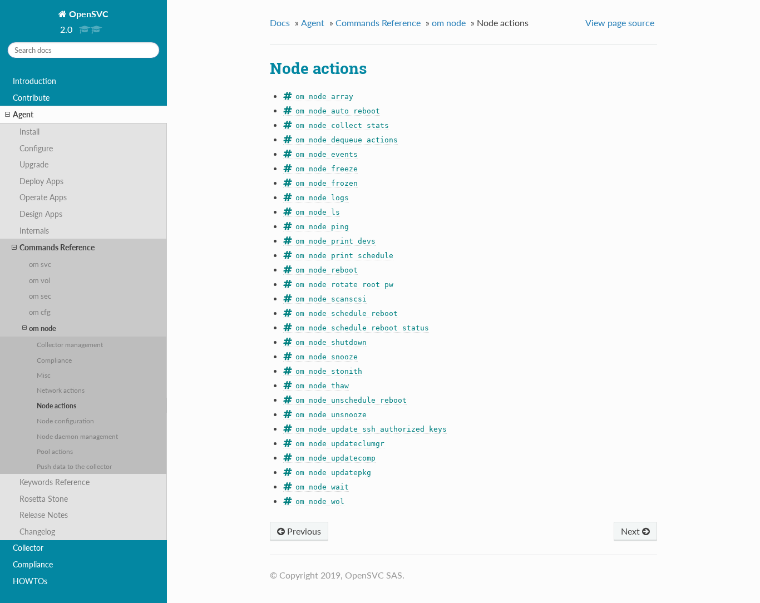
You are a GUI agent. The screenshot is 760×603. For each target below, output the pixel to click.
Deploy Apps (41, 181)
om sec (40, 295)
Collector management (70, 344)
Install (29, 131)
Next (631, 531)
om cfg (40, 312)
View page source (619, 22)
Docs (280, 22)
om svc (40, 264)
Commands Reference (57, 247)
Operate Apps (43, 197)
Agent (23, 114)
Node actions (56, 405)
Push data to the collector (74, 466)
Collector (28, 547)
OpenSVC (87, 13)
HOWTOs (30, 581)
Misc (44, 375)
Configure (36, 148)
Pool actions (55, 451)
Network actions (61, 390)
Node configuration (65, 420)
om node (42, 328)
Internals (34, 230)
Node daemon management (77, 436)
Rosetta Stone (43, 498)
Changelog (37, 531)
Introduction (34, 81)
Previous (303, 531)
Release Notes (43, 515)
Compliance (54, 360)
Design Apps (40, 214)
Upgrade (33, 164)
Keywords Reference (54, 482)
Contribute (31, 97)
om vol (39, 280)
